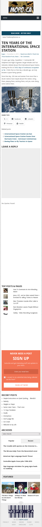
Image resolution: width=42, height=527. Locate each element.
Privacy (6, 522)
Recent (30, 441)
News (17, 56)
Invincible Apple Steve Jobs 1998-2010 (17, 461)
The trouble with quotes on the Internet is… (20, 446)
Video (37, 522)
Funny (29, 522)
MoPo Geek (23, 520)
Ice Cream (6, 422)
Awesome (22, 524)
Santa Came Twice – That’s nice (13, 407)
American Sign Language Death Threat (18, 456)
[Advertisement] (22, 25)
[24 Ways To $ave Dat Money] (21, 487)
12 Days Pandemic (9, 410)
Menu (5, 18)
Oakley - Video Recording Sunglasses (25, 313)
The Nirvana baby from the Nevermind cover (20, 451)
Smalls (5, 413)
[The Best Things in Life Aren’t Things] (8, 487)
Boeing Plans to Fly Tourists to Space (18, 141)
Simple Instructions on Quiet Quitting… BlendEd (19, 398)
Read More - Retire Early (21, 33)
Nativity (6, 401)
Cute (31, 524)
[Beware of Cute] (34, 487)
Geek (14, 524)
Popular (11, 441)
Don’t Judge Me (8, 419)
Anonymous (7, 416)
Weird (21, 522)
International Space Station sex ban (18, 134)
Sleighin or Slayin (9, 404)
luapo (3, 54)
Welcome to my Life (9, 425)
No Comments (25, 56)
